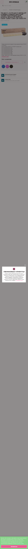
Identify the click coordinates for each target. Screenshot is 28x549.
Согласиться (14, 546)
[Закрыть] (25, 265)
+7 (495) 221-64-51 (19, 280)
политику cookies (20, 543)
